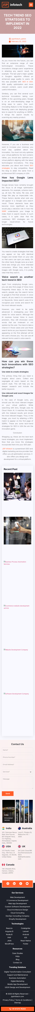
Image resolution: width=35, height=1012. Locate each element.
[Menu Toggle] (31, 5)
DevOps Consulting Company (17, 916)
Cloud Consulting (17, 913)
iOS (25, 938)
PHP (9, 938)
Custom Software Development (17, 907)
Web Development (17, 897)
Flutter (25, 944)
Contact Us (17, 963)
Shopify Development (17, 919)
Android (26, 934)
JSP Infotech (7, 449)
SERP (4, 211)
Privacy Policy (8, 1000)
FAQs (17, 956)
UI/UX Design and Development (17, 987)
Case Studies (17, 953)
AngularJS (9, 931)
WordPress (9, 944)
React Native (26, 941)
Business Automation (17, 978)
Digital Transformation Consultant (17, 972)
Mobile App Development (17, 984)
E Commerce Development (17, 900)
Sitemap (17, 1003)
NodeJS (9, 934)
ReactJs (9, 928)
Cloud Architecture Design (17, 910)
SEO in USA (27, 82)
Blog (17, 959)
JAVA (9, 941)
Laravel (26, 931)
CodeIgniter (25, 928)
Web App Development (17, 903)
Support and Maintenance (17, 975)
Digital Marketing (17, 981)
